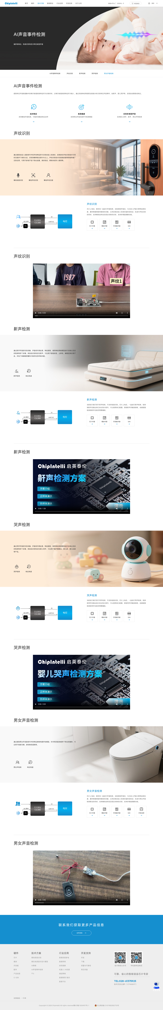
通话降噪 (62, 973)
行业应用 (60, 3)
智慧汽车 (62, 981)
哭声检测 (95, 73)
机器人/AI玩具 (64, 969)
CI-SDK (16, 977)
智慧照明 (62, 961)
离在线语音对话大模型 (39, 961)
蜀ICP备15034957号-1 (81, 1005)
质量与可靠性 (86, 965)
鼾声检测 (82, 73)
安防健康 (62, 965)
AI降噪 (33, 965)
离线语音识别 (36, 957)
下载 (82, 961)
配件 (15, 969)
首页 (26, 3)
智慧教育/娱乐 (64, 977)
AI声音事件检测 (55, 73)
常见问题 (84, 969)
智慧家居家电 (64, 957)
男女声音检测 (108, 73)
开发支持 (69, 3)
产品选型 (17, 973)
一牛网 (23, 998)
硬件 (32, 3)
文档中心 (121, 3)
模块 (15, 961)
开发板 (16, 965)
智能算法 (50, 3)
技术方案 (41, 3)
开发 (82, 957)
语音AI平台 (111, 3)
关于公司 (78, 3)
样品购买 (135, 3)
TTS (32, 973)
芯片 (15, 957)
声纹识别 (70, 73)
